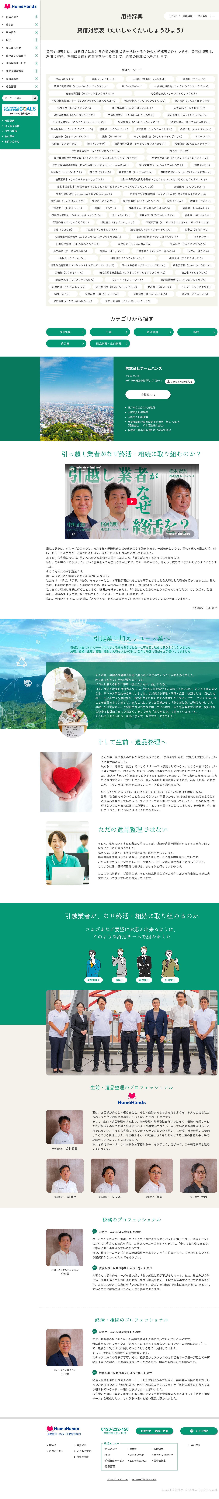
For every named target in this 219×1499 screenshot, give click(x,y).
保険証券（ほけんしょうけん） (102, 294)
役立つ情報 (11, 131)
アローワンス (202, 136)
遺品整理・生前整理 (108, 343)
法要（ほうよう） (66, 79)
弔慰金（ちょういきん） (65, 143)
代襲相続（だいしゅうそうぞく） (71, 222)
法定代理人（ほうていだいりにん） (191, 122)
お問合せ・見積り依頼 (154, 1431)
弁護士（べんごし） (106, 208)
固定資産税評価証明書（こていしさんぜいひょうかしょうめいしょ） (169, 193)
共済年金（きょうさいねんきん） (189, 244)
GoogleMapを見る (181, 381)
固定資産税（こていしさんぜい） (142, 201)
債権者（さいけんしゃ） (198, 215)
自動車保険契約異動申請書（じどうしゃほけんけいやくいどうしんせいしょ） (164, 179)
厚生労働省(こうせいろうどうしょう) (72, 129)
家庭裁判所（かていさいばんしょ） (73, 301)
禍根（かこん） (63, 294)
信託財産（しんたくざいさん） (74, 108)
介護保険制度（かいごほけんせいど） (158, 236)
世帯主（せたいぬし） (197, 229)
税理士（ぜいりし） (201, 201)
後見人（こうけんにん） (73, 258)
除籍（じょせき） (64, 229)
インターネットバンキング (196, 287)
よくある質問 (12, 126)
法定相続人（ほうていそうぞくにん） (151, 229)
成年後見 (65, 332)
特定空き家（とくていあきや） (136, 172)
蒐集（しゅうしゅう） (104, 79)
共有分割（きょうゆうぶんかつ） (72, 136)
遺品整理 (110, 1466)
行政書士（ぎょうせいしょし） (118, 222)
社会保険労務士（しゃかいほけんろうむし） (97, 150)
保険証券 (158, 1449)
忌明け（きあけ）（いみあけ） (150, 79)
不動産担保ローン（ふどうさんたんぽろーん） (186, 172)
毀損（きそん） (175, 201)
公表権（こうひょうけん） (70, 272)
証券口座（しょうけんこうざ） (68, 201)
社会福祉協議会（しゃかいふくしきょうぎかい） (182, 86)
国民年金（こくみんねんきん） (135, 244)
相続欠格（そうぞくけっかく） (186, 258)
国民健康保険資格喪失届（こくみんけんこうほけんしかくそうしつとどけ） (96, 158)
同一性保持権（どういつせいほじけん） (144, 265)
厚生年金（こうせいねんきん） (70, 251)
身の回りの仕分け (163, 1454)
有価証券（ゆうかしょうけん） (150, 294)
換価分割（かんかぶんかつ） (196, 129)
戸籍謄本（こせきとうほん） (102, 229)
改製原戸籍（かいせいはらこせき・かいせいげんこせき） (178, 222)
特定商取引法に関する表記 (144, 1479)
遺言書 (65, 343)
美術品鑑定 (160, 1460)
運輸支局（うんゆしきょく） (190, 186)
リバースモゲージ (132, 86)
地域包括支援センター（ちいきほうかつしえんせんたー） (84, 100)
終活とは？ (111, 1449)
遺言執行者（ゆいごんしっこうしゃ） (117, 287)
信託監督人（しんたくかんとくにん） (145, 100)
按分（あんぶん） (122, 215)
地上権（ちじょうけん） (195, 272)
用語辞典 (10, 120)
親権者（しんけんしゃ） (196, 208)
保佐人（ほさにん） (199, 251)
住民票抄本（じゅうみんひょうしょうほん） (80, 179)
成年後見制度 (136, 1454)
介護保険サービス (114, 1460)
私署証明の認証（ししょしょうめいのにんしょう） (85, 193)
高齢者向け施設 (137, 1460)
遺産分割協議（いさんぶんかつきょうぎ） (129, 301)
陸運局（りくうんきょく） (115, 129)
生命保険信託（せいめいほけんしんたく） (132, 115)
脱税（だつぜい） (112, 136)
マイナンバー (201, 236)
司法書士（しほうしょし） (68, 208)
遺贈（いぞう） (202, 165)
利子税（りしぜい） (181, 150)
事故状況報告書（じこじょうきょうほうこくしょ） (180, 158)
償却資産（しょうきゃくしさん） (155, 129)
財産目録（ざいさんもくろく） (69, 287)
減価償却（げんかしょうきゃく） (193, 143)
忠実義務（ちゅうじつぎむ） (190, 108)
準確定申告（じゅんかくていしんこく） (161, 165)
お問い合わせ (12, 141)
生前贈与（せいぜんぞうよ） (67, 172)
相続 (196, 332)
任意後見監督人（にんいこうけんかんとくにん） (80, 122)
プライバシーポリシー (117, 1479)
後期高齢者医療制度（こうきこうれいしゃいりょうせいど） (133, 272)
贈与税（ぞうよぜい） (195, 79)
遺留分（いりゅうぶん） (195, 294)
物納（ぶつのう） (97, 143)
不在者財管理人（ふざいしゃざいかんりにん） (78, 215)
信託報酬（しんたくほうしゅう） (193, 100)
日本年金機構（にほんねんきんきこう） (78, 244)
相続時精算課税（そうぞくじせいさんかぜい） (140, 143)
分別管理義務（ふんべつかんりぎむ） (75, 115)
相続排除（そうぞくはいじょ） (128, 258)
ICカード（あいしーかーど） (128, 279)
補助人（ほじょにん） (112, 251)
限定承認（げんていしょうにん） (158, 215)
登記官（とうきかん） (104, 201)
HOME (173, 16)
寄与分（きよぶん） (101, 172)
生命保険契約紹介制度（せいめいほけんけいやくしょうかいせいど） (91, 165)
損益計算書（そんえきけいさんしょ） (133, 108)
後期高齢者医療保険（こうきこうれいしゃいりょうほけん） (88, 236)
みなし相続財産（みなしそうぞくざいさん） (159, 136)
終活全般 (203, 16)
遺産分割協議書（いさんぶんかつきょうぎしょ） (81, 86)
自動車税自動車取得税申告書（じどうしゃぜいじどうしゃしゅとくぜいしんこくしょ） (106, 186)
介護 (109, 332)
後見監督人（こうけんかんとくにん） (139, 122)
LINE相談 (202, 1431)
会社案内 (10, 136)
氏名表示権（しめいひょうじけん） (193, 265)
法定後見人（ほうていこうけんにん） (188, 115)
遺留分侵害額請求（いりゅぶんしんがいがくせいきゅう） (83, 265)
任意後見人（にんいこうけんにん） (156, 251)
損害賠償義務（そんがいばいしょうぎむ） (184, 279)
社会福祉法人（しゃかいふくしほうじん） (174, 93)
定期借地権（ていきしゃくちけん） (76, 279)
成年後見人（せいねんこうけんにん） (150, 208)
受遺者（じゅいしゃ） (160, 287)
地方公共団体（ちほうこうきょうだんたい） (90, 93)
